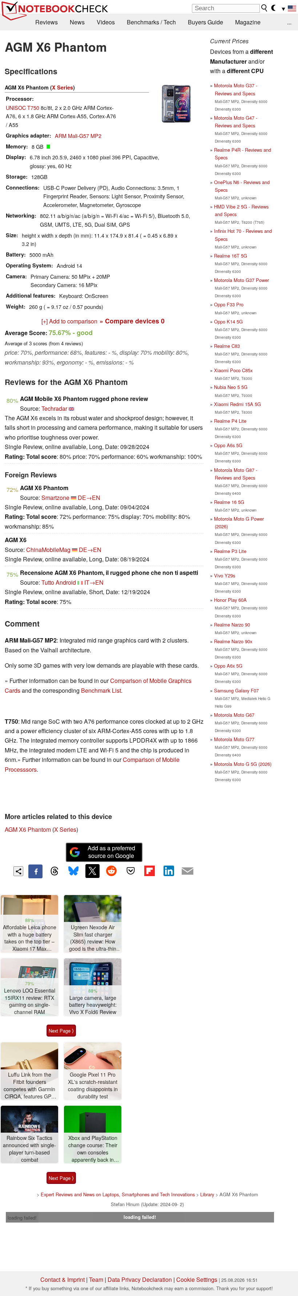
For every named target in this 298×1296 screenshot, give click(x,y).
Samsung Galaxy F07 (236, 690)
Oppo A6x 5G (228, 665)
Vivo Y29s (224, 575)
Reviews (46, 22)
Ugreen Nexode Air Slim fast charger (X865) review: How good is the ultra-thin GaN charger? (92, 938)
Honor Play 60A (230, 599)
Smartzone (55, 497)
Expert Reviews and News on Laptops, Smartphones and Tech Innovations (118, 1194)
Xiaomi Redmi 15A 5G (237, 404)
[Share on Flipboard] (149, 871)
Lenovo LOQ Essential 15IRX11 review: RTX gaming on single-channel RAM (29, 1001)
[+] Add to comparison (69, 321)
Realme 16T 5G (230, 255)
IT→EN (94, 582)
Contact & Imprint (62, 1279)
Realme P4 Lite (230, 420)
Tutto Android (58, 582)
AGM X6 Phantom (28, 829)
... (289, 22)
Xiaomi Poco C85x (233, 370)
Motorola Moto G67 (234, 714)
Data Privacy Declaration (140, 1279)
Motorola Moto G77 (234, 739)
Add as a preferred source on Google (111, 852)
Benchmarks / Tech (151, 22)
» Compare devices (132, 320)
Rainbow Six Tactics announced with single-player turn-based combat (29, 1148)
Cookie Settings (196, 1279)
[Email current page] (187, 871)
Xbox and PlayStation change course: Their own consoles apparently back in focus (92, 1148)
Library (207, 1194)
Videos (106, 22)
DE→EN (89, 497)
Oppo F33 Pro (228, 304)
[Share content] (18, 871)
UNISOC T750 (22, 107)
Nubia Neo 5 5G (230, 386)
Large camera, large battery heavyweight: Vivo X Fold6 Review (93, 1004)
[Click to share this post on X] (92, 871)
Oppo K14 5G (228, 321)
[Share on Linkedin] (169, 871)
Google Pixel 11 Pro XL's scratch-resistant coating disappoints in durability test (93, 1085)
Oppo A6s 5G (228, 445)
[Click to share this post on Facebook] (35, 871)
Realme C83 (227, 345)
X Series (62, 87)
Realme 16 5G (229, 501)
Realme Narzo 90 (232, 624)
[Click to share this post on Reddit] (111, 871)
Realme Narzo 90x (233, 641)
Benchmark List (101, 690)
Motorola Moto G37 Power (241, 280)
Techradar (54, 408)
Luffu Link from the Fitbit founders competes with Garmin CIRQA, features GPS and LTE (29, 1085)
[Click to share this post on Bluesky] (73, 871)
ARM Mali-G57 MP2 (78, 135)
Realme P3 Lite (230, 551)
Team (96, 1279)
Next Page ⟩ (61, 1030)
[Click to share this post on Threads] (54, 871)
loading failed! (22, 1217)
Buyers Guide (205, 22)
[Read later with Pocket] (130, 871)
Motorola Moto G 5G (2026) (242, 763)
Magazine (248, 22)
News (77, 22)
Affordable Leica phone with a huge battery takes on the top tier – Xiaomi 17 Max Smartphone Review (29, 938)
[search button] (264, 8)
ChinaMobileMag (48, 549)
